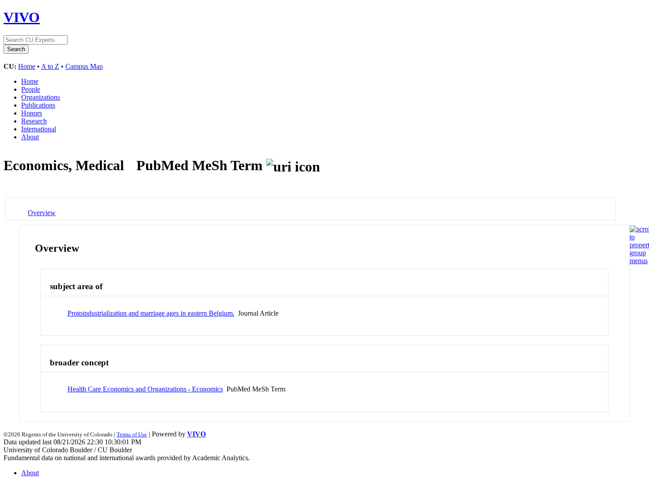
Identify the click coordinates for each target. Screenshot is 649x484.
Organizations (40, 97)
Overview (42, 212)
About (30, 137)
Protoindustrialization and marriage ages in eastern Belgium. (151, 313)
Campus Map (84, 66)
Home (26, 66)
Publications (38, 105)
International (38, 129)
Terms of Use (132, 434)
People (30, 89)
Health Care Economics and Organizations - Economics (145, 389)
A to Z (50, 66)
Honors (31, 113)
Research (34, 121)
